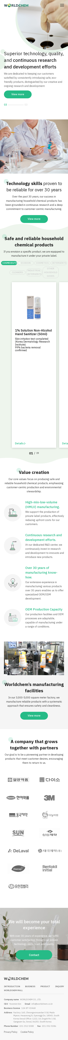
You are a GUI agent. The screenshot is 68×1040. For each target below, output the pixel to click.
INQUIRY (59, 979)
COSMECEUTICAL (9, 256)
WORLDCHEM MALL (13, 983)
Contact (34, 948)
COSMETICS (42, 256)
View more (17, 84)
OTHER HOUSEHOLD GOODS (50, 265)
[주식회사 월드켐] (16, 5)
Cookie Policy (27, 1025)
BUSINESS (30, 979)
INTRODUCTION (12, 979)
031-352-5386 (49, 1019)
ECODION (26, 256)
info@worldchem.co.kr (42, 997)
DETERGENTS (59, 256)
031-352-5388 (26, 1019)
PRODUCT (45, 979)
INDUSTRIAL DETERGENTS (34, 265)
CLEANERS (17, 265)
